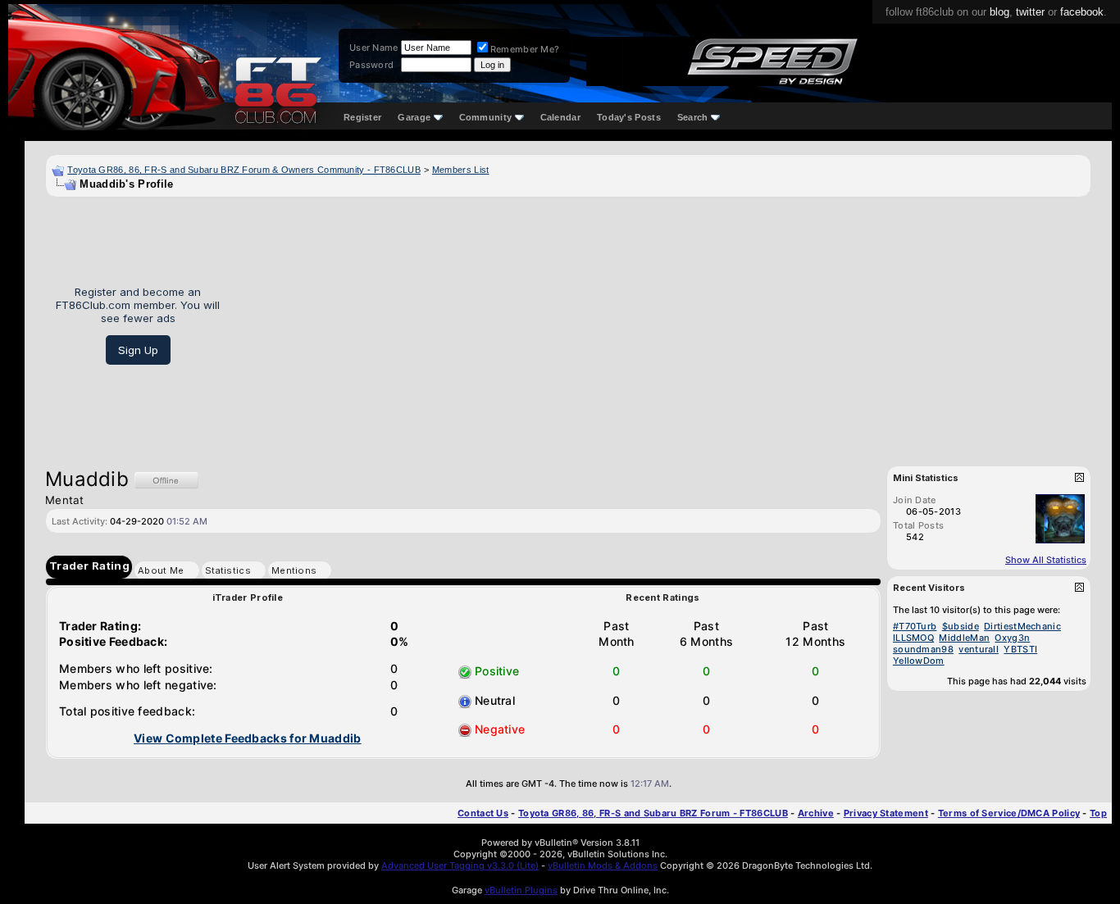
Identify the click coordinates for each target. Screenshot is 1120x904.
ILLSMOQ (913, 637)
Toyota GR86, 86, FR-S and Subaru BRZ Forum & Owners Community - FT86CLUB (244, 170)
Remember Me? (525, 49)
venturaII (978, 649)
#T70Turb (914, 626)
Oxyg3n (1012, 637)
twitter (1030, 12)
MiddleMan (964, 637)
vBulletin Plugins (521, 890)
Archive (816, 813)
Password (371, 64)
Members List (460, 170)
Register (362, 117)
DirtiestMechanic (1022, 626)
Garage (414, 117)
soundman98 (923, 649)
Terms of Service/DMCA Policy (1009, 813)
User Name (373, 47)
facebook (1082, 12)
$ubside (960, 626)
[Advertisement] (661, 325)
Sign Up (138, 350)
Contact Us (483, 813)
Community (485, 117)
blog (999, 12)
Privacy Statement (886, 813)
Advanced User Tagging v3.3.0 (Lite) (460, 865)
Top (1098, 813)
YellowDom (919, 660)
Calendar (560, 117)
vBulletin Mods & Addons (603, 865)
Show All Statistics (1045, 560)
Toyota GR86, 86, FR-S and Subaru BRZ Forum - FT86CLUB (653, 813)
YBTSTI (1020, 649)
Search (692, 117)
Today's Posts (629, 117)
